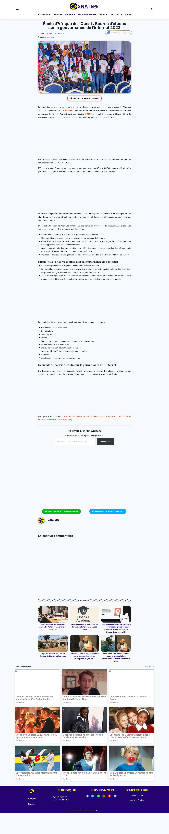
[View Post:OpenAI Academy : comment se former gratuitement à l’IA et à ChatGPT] (84, 614)
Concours (70, 14)
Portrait (115, 14)
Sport (128, 14)
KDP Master (137, 795)
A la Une (43, 37)
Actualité (43, 14)
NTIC (102, 14)
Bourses (50, 37)
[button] (17, 9)
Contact (31, 804)
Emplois (58, 14)
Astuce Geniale (137, 800)
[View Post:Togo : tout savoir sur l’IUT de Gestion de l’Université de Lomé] (53, 643)
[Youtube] (109, 796)
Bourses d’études (87, 14)
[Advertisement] (84, 138)
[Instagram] (103, 796)
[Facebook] (87, 796)
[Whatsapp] (98, 796)
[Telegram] (115, 796)
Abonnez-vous (105, 441)
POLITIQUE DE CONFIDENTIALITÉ (62, 798)
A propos (32, 798)
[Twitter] (92, 796)
